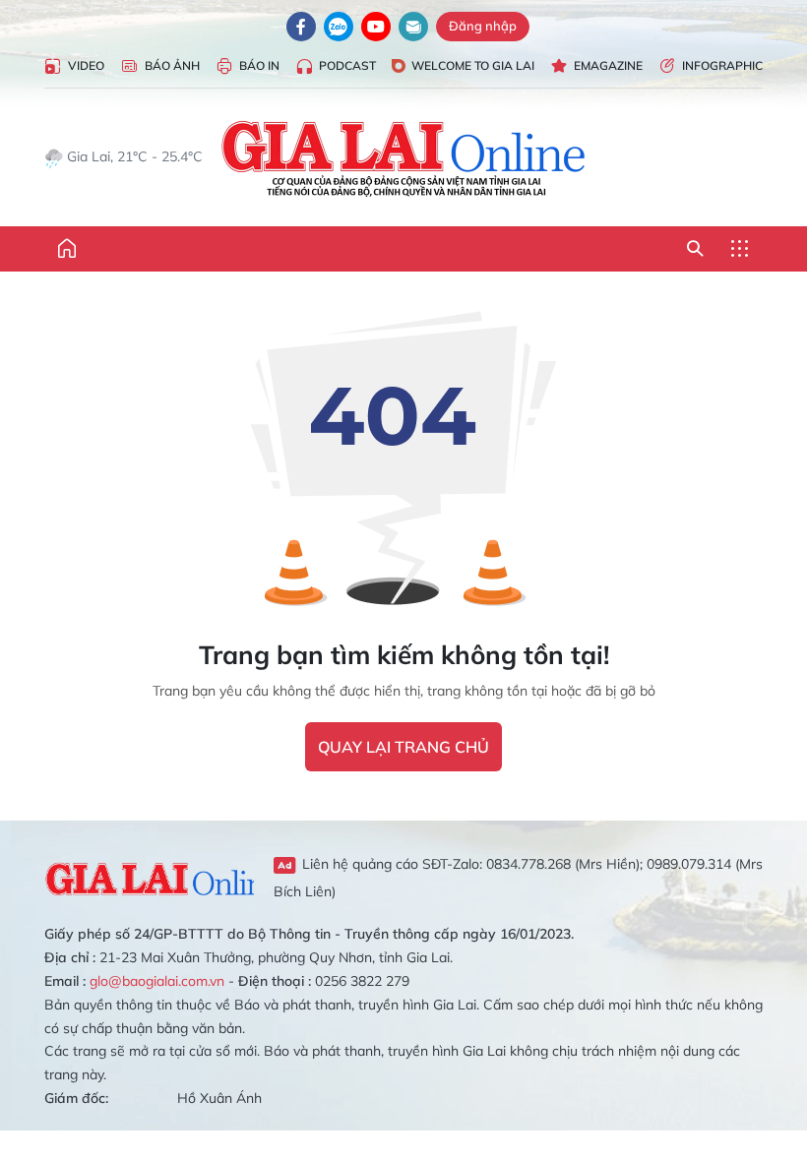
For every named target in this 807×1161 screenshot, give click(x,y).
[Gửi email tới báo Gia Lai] (413, 26)
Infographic (722, 65)
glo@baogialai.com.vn (157, 981)
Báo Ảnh (172, 65)
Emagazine (608, 65)
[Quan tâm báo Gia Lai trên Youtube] (376, 26)
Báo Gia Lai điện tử (404, 157)
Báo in (259, 65)
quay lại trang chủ (403, 747)
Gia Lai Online (149, 876)
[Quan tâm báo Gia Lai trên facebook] (301, 26)
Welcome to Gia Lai (472, 65)
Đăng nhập (483, 25)
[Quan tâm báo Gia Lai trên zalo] (338, 26)
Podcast (347, 65)
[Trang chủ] (67, 249)
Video (86, 65)
